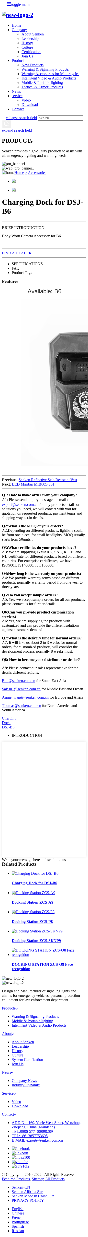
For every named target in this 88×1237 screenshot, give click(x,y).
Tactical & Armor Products (42, 87)
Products (18, 60)
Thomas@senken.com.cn (21, 706)
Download (30, 104)
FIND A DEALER (17, 253)
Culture (27, 47)
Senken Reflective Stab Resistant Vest (48, 480)
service (17, 96)
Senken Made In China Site (33, 1196)
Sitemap (38, 1179)
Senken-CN (21, 1187)
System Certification (27, 1059)
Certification (31, 52)
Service (7, 1093)
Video (26, 100)
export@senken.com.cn (20, 504)
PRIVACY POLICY (28, 1200)
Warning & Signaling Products (45, 69)
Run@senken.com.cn (18, 681)
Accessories (37, 172)
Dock (6, 723)
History (27, 43)
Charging (9, 718)
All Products (55, 1179)
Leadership (30, 38)
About (7, 1034)
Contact (18, 109)
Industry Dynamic (26, 1085)
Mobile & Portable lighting (42, 82)
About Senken (33, 34)
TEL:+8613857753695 (30, 1136)
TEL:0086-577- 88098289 (32, 1131)
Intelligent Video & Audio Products (49, 78)
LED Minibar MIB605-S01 (33, 484)
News (16, 91)
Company (19, 30)
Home (16, 25)
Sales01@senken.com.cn (21, 689)
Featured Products (16, 1179)
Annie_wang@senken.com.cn (25, 697)
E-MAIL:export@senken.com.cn (37, 1140)
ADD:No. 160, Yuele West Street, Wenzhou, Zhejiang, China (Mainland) (46, 1125)
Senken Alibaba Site (27, 1192)
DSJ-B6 (8, 727)
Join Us (27, 56)
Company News (24, 1080)
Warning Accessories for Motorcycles (50, 74)
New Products (33, 65)
